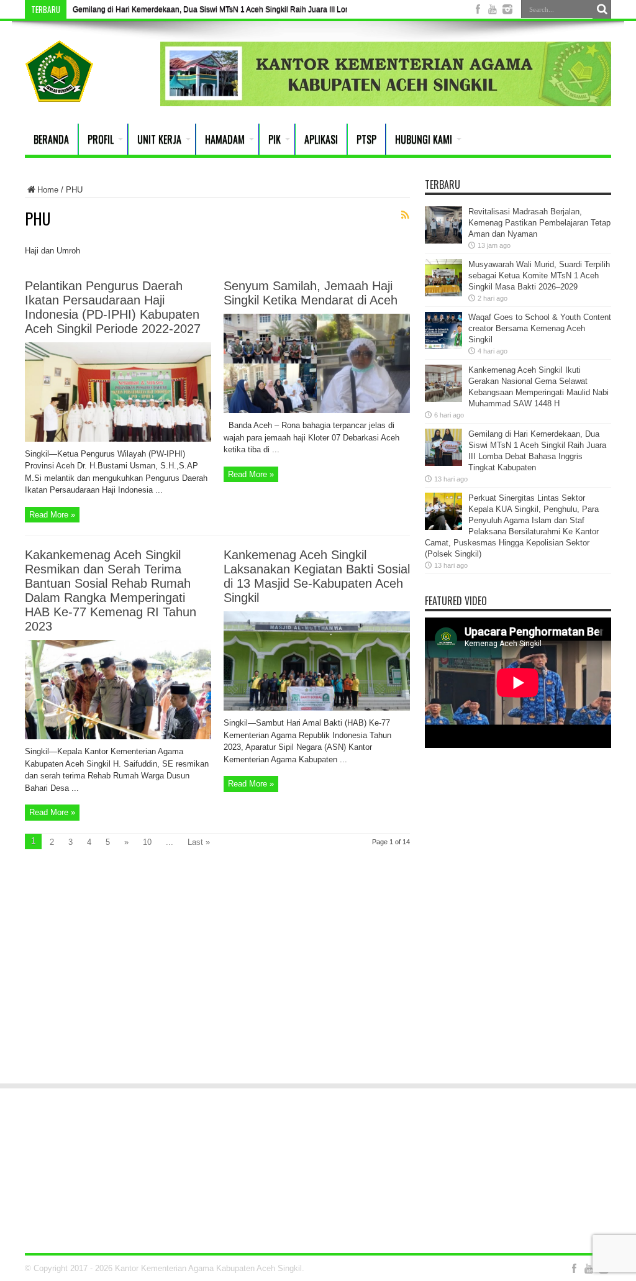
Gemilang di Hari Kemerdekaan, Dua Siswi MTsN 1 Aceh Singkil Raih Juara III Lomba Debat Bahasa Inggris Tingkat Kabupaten (287, 9)
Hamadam (225, 139)
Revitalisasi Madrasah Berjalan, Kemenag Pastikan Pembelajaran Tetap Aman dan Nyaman (539, 223)
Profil (101, 139)
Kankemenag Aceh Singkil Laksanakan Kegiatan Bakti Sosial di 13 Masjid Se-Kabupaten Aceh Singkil (317, 576)
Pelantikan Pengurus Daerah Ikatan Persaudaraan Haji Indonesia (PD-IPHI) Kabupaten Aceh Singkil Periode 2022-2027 (113, 307)
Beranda (51, 139)
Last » (199, 842)
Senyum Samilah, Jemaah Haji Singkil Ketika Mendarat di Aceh (311, 293)
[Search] (602, 9)
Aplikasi (321, 139)
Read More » (52, 514)
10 (147, 842)
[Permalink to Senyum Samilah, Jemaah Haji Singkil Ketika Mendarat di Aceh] (317, 410)
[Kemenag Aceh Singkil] (59, 92)
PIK (274, 139)
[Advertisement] (318, 977)
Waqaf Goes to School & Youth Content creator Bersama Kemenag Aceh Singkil (539, 328)
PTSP (366, 139)
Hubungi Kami (423, 139)
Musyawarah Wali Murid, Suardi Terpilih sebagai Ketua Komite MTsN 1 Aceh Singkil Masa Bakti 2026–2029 (539, 275)
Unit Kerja (159, 139)
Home (47, 189)
